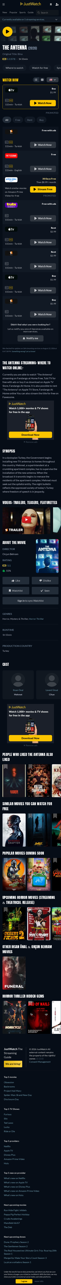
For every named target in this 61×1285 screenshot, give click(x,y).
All (6, 119)
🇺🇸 (50, 79)
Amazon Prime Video (14, 1159)
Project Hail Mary (12, 1090)
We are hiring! (13, 1063)
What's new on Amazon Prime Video (21, 1191)
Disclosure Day (11, 1099)
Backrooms (9, 1086)
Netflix (7, 1146)
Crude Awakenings (13, 1218)
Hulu (6, 1163)
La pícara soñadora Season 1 (17, 1262)
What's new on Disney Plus (17, 1186)
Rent (30, 119)
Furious (7, 1114)
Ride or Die (9, 1131)
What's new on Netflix (14, 1178)
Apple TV (8, 1150)
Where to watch (14, 67)
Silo (6, 1118)
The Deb (8, 1227)
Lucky (7, 1127)
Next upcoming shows (14, 1236)
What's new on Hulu (13, 1195)
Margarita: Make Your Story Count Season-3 (25, 1258)
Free (17, 119)
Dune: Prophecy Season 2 (16, 1242)
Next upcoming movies (15, 1205)
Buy (41, 119)
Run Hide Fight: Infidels (15, 1210)
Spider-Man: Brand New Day (18, 1095)
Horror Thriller (36, 618)
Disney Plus (9, 1154)
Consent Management (40, 1061)
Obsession (9, 1082)
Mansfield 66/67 (12, 1223)
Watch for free (40, 67)
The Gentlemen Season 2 (16, 1246)
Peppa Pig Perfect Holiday (16, 1214)
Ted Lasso (8, 1122)
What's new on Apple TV (16, 1182)
